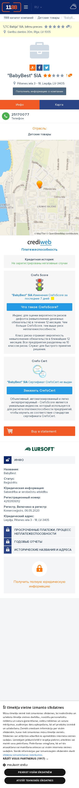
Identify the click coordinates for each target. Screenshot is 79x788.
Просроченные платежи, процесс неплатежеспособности (42, 532)
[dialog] (39, 744)
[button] (39, 758)
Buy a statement (43, 431)
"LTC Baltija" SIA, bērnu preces (22, 27)
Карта (59, 105)
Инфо (20, 105)
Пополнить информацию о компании (39, 91)
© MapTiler (40, 233)
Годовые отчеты (28, 542)
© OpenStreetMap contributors (62, 233)
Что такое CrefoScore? (39, 307)
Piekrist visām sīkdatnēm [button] (35, 772)
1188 (11, 7)
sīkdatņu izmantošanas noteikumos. (23, 754)
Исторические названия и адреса (43, 550)
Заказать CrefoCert (39, 390)
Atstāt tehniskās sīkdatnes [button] (34, 780)
